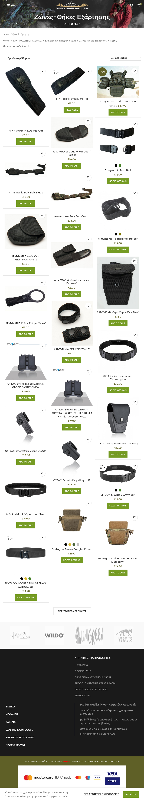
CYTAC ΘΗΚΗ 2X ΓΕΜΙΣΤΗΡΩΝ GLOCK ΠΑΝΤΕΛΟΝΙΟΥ (25, 385)
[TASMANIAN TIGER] (124, 635)
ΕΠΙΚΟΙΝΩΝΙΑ (82, 695)
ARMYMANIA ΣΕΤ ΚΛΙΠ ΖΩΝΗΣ (72, 349)
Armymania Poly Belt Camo (71, 216)
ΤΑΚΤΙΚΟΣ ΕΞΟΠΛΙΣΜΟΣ (27, 40)
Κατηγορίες (70, 24)
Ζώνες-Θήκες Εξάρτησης (93, 40)
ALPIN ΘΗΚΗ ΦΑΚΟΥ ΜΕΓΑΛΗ (26, 130)
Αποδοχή (130, 794)
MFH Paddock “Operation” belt (25, 514)
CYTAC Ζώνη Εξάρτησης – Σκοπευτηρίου (118, 377)
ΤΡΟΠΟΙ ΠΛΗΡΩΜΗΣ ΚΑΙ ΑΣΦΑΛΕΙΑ (95, 683)
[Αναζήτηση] (131, 5)
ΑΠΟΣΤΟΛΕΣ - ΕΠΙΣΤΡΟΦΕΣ (91, 689)
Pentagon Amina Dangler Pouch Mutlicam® (118, 560)
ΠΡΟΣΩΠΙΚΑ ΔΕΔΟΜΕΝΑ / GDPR (93, 677)
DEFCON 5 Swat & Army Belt (117, 495)
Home (6, 40)
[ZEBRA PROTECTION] (19, 635)
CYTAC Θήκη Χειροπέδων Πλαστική (118, 443)
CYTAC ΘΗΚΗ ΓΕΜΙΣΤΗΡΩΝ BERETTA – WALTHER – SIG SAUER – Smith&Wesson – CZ (71, 413)
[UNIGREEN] (89, 635)
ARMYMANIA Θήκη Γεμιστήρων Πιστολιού (71, 281)
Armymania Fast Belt (118, 170)
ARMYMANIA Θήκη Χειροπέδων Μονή (118, 312)
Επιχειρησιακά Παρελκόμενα (60, 40)
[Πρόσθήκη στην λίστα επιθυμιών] (42, 71)
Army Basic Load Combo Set (118, 101)
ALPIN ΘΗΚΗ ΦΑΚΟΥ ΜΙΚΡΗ (72, 99)
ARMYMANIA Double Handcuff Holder (72, 153)
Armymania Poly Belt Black (26, 192)
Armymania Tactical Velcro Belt (118, 239)
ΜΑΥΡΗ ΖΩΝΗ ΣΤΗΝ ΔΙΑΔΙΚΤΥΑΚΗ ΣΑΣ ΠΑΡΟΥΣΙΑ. (96, 761)
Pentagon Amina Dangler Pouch (71, 549)
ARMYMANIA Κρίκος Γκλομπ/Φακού (25, 323)
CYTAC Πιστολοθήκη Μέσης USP (71, 480)
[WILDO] (54, 635)
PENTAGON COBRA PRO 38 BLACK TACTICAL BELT (26, 585)
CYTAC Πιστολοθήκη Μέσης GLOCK (25, 451)
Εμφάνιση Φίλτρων (19, 58)
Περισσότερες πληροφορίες (101, 794)
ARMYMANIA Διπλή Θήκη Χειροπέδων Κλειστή (25, 257)
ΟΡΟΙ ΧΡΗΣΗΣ (83, 671)
